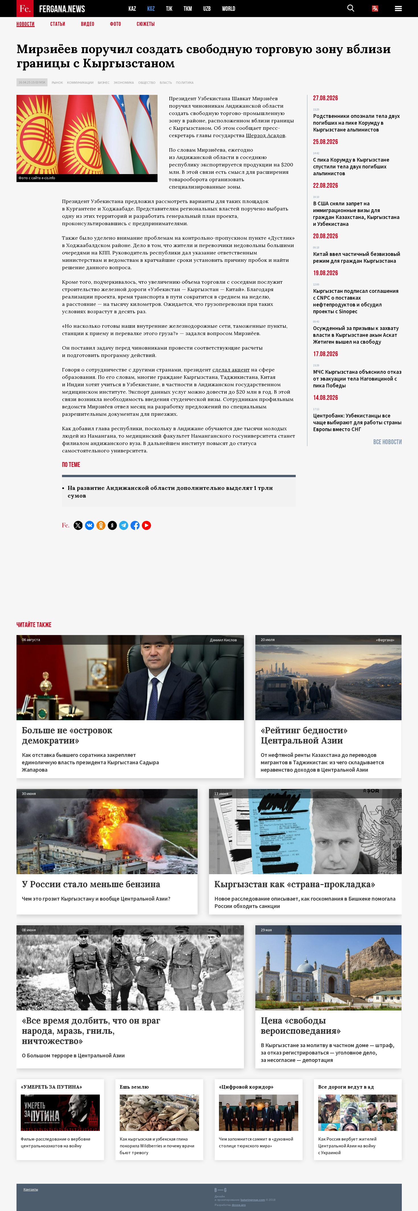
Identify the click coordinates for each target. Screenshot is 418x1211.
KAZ (132, 8)
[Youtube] (146, 525)
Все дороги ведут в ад (346, 1087)
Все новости (387, 442)
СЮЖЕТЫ (146, 24)
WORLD (228, 8)
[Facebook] (135, 525)
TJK (169, 8)
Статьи (57, 24)
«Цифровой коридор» (246, 1087)
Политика (185, 82)
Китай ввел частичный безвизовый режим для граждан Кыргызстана (356, 257)
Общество (147, 82)
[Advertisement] (209, 579)
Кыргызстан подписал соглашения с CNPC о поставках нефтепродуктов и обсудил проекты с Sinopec (356, 301)
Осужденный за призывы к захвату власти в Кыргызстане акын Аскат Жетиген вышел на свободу (356, 335)
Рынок (57, 82)
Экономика (124, 82)
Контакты (31, 1189)
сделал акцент (231, 369)
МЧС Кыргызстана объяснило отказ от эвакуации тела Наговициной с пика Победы (357, 378)
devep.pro (239, 1204)
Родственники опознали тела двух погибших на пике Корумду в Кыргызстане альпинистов (356, 122)
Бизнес (103, 82)
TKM (188, 8)
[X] (78, 525)
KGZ (151, 8)
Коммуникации (80, 82)
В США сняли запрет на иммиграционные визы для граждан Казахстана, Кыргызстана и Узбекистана (356, 213)
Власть (166, 82)
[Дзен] (112, 525)
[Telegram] (123, 525)
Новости (25, 24)
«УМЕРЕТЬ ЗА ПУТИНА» (51, 1087)
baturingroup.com (253, 1199)
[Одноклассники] (100, 525)
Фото (115, 24)
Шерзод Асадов (265, 135)
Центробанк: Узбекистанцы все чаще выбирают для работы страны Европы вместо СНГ (357, 422)
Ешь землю (134, 1087)
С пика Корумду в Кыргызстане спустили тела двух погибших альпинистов (351, 166)
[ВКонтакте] (89, 525)
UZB (207, 8)
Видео (87, 24)
